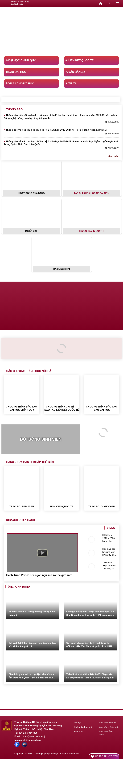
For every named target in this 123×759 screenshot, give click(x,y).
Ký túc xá (78, 731)
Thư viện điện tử (107, 722)
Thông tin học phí (83, 727)
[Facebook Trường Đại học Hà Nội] (17, 746)
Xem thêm (113, 156)
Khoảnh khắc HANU (20, 520)
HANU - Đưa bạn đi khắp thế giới (30, 462)
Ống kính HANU (19, 586)
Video (111, 527)
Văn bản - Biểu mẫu (109, 727)
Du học (77, 722)
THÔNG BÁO (14, 109)
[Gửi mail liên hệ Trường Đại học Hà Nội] (24, 746)
